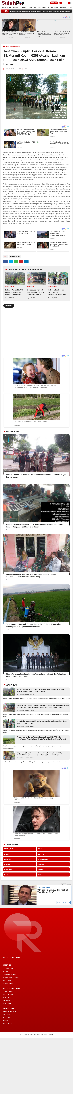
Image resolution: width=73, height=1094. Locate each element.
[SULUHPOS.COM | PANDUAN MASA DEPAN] (12, 5)
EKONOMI (41, 854)
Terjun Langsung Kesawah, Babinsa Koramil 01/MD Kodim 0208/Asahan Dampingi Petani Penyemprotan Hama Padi (33, 625)
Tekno (70, 7)
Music (56, 7)
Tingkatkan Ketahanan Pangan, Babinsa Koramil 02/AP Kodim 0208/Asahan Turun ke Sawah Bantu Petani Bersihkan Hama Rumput (41, 738)
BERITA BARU (7, 998)
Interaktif (63, 7)
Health (50, 7)
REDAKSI (5, 971)
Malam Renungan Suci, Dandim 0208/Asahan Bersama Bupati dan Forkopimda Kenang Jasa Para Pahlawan (36, 675)
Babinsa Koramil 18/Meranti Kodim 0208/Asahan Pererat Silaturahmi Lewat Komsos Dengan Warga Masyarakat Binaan (35, 525)
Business (15, 7)
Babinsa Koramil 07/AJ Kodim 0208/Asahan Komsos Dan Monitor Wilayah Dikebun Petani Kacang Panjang (14, 292)
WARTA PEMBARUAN (9, 1012)
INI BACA (6, 1021)
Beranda (6, 46)
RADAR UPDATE (8, 1018)
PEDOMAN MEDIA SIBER (11, 977)
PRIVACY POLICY (8, 983)
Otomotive (23, 7)
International (6, 7)
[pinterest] (21, 261)
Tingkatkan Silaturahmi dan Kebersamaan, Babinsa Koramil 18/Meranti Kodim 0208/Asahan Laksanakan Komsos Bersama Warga (42, 754)
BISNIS (40, 849)
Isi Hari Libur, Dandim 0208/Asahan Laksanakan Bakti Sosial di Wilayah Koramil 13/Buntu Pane (57, 292)
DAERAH (6, 854)
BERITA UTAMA (15, 46)
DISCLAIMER (7, 980)
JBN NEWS (6, 1015)
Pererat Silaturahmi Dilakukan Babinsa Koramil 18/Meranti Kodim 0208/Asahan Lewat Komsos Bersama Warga (31, 575)
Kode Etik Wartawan (9, 974)
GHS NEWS (6, 1000)
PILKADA (40, 869)
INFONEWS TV (7, 1024)
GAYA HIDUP (8, 859)
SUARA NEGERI (8, 995)
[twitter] (11, 261)
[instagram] (13, 961)
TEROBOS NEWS (8, 992)
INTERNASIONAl (43, 859)
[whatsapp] (16, 261)
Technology (32, 7)
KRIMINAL (7, 864)
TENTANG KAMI (8, 969)
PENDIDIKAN (8, 869)
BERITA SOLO (7, 1003)
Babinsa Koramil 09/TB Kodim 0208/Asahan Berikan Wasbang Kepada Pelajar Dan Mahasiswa (35, 476)
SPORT (40, 874)
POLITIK (6, 874)
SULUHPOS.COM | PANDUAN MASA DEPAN (41, 1034)
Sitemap (54, 3)
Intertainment (42, 7)
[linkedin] (26, 261)
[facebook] (5, 261)
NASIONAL (41, 864)
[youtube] (16, 961)
